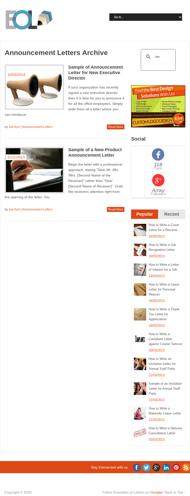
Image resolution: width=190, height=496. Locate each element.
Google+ (157, 492)
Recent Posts (171, 218)
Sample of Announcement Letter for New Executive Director (95, 73)
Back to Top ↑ (175, 492)
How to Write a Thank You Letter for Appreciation (164, 314)
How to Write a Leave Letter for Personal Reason (164, 289)
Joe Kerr (14, 127)
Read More (115, 127)
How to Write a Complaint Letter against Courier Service (165, 339)
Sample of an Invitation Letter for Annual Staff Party (165, 388)
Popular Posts (144, 218)
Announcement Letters (37, 127)
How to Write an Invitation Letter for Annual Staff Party (162, 364)
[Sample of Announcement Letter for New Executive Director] (34, 87)
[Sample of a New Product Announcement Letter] (34, 170)
